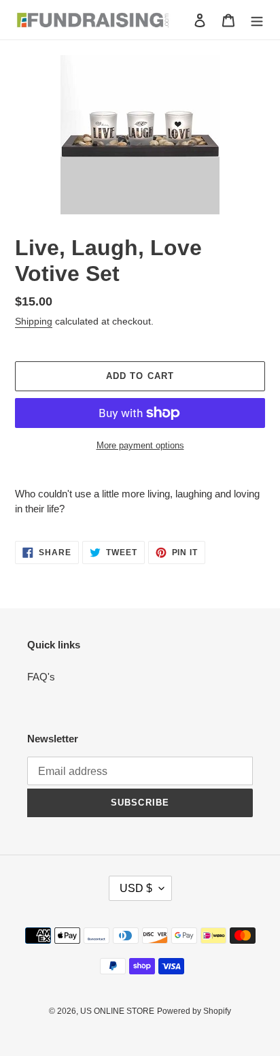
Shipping (33, 321)
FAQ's (41, 676)
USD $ (136, 888)
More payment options (140, 445)
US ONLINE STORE (117, 1011)
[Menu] (257, 20)
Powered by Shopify (194, 1011)
